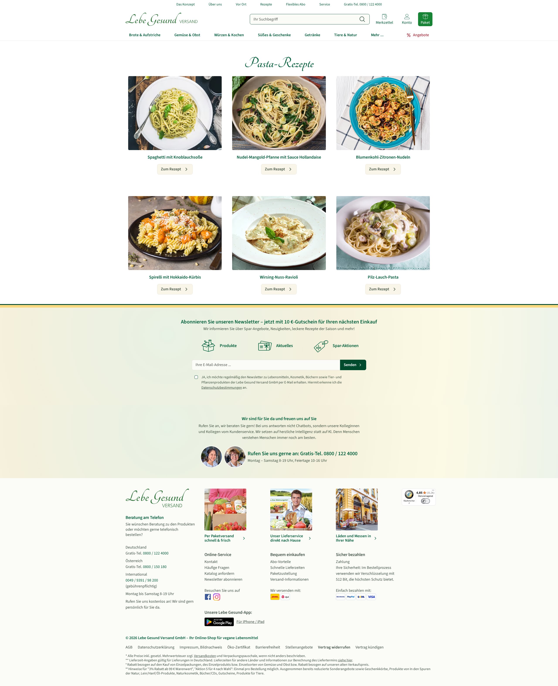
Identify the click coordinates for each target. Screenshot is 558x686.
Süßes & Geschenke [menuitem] (274, 35)
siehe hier (345, 660)
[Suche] (362, 19)
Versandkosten (205, 655)
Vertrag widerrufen (334, 647)
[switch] (425, 501)
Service (324, 4)
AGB (129, 647)
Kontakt (211, 562)
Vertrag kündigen (370, 647)
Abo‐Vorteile (280, 562)
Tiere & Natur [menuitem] (345, 35)
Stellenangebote (299, 647)
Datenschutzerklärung (156, 647)
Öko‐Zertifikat (238, 647)
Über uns (215, 4)
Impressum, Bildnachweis (201, 647)
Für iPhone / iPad (250, 621)
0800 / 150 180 (155, 567)
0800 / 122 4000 (340, 453)
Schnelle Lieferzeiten (287, 567)
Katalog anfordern (219, 573)
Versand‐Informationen (289, 579)
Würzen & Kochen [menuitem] (229, 35)
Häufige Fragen (216, 567)
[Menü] (433, 491)
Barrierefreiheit (267, 647)
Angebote (421, 35)
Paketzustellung (283, 573)
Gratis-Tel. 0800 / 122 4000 (363, 4)
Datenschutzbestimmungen (221, 387)
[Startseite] (161, 19)
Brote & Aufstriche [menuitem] (144, 35)
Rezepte (266, 4)
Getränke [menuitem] (312, 35)
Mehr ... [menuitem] (377, 35)
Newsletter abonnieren (223, 579)
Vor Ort (241, 4)
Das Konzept (185, 4)
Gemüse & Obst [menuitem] (187, 35)
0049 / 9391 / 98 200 (142, 580)
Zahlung (343, 562)
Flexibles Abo (295, 4)
